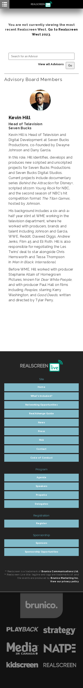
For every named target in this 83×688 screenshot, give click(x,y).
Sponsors (41, 543)
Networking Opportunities (41, 404)
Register (41, 523)
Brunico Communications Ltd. (60, 571)
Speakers (41, 486)
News (41, 422)
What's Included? (41, 396)
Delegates (41, 504)
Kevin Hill (19, 117)
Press (41, 431)
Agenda (41, 477)
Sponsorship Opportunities (41, 551)
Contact (41, 449)
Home (41, 387)
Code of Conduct (41, 457)
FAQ (41, 440)
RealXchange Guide (41, 413)
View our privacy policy (64, 581)
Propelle (41, 495)
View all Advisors (51, 64)
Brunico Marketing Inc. (65, 578)
